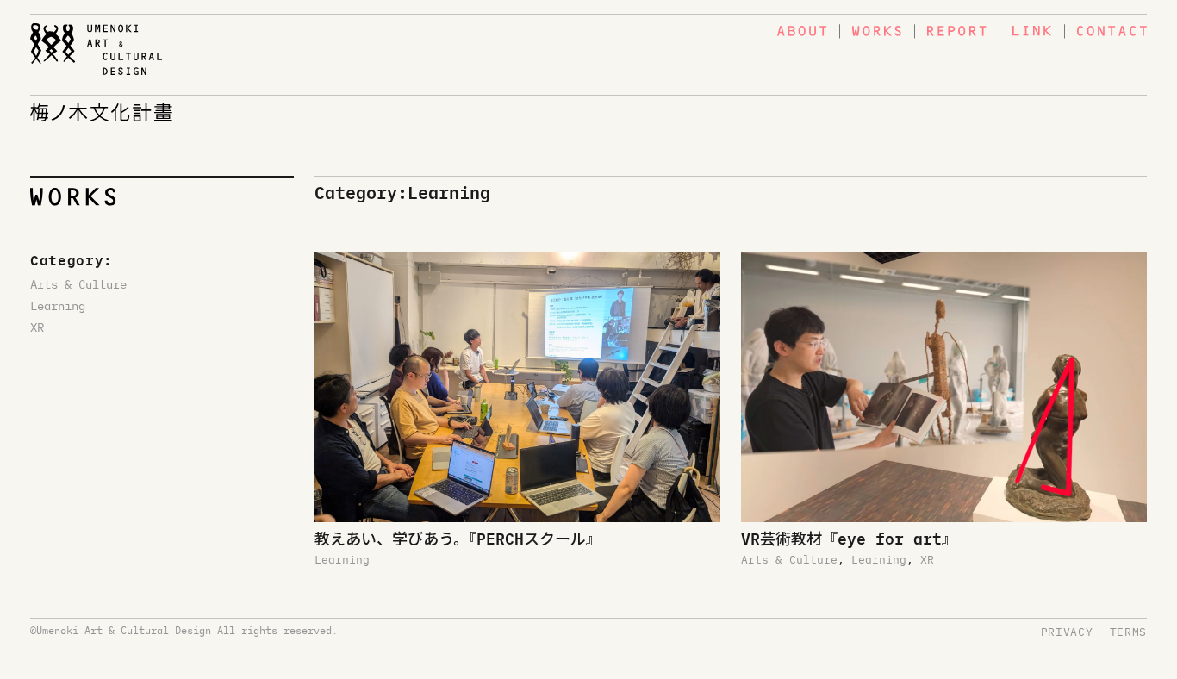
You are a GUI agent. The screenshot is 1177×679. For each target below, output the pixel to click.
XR (37, 326)
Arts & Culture (78, 283)
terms (1128, 631)
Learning (57, 305)
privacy (1067, 631)
